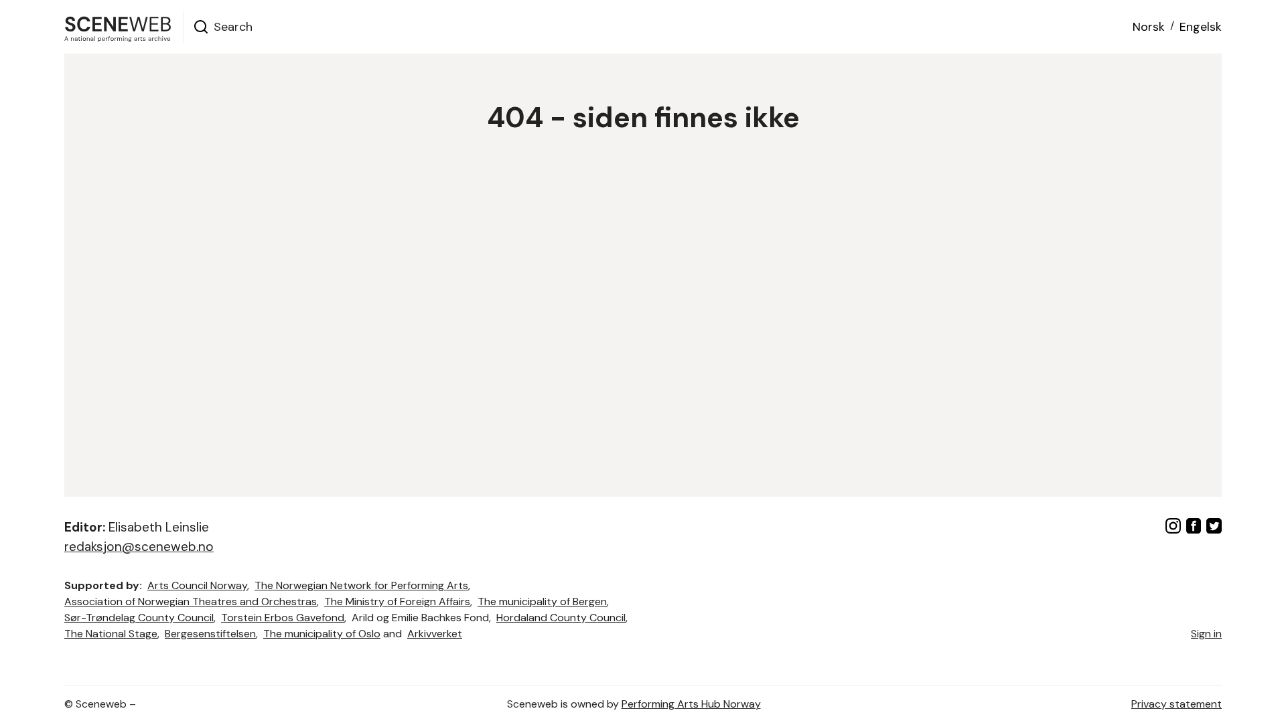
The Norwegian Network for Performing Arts (361, 585)
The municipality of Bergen (542, 601)
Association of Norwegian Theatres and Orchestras (190, 601)
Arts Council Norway (197, 585)
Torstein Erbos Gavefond (282, 618)
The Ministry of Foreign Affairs (397, 601)
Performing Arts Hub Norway (691, 704)
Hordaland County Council (561, 618)
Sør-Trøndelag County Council (139, 618)
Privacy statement (1176, 704)
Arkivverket (434, 634)
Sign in (1206, 634)
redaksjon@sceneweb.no (139, 546)
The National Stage (110, 634)
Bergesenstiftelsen (210, 634)
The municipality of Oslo (321, 634)
